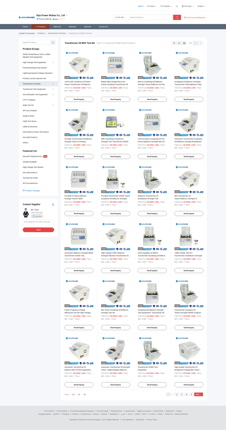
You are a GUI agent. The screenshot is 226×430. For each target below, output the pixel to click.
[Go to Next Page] (200, 43)
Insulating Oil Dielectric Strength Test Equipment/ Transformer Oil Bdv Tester (151, 313)
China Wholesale (102, 411)
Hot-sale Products (30, 137)
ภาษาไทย (151, 414)
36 (79, 394)
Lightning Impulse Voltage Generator (38, 73)
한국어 (130, 414)
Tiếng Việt (168, 414)
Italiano (96, 414)
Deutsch (104, 414)
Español (56, 414)
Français (75, 414)
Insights (179, 411)
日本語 (137, 414)
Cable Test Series (29, 121)
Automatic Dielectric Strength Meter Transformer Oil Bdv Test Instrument (78, 256)
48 (85, 394)
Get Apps (188, 6)
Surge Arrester (28, 116)
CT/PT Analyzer (29, 100)
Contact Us (103, 26)
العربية (123, 414)
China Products (61, 411)
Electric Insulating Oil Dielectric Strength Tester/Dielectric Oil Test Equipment (151, 84)
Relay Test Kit (28, 105)
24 (73, 394)
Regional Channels (144, 411)
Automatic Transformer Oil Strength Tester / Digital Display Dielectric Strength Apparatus (115, 370)
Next (197, 394)
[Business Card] (53, 204)
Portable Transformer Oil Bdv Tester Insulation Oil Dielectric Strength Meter (115, 199)
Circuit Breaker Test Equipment (35, 94)
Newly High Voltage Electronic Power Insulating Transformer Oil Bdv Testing (114, 84)
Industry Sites (130, 411)
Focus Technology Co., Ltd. (96, 420)
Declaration (140, 420)
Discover (87, 26)
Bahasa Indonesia (181, 414)
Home (25, 26)
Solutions (72, 26)
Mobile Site (170, 411)
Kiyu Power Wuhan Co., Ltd (50, 15)
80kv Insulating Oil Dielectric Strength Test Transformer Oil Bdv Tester (114, 142)
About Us (57, 26)
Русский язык (86, 414)
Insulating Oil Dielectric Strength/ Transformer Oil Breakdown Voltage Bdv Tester (188, 84)
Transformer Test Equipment (34, 89)
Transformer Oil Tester (32, 83)
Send (38, 230)
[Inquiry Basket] (177, 6)
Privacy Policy (152, 420)
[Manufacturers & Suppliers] (35, 5)
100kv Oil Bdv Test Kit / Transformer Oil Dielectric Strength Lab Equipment (188, 256)
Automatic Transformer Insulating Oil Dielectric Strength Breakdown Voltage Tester (188, 142)
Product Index (158, 411)
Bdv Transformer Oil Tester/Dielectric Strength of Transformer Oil (185, 199)
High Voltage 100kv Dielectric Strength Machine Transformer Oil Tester (114, 256)
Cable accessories (30, 126)
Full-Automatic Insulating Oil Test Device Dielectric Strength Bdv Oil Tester (151, 142)
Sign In (141, 6)
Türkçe (160, 414)
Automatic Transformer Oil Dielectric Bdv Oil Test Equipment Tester (77, 370)
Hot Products (49, 411)
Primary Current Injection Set (34, 78)
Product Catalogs (33, 190)
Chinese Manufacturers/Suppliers (82, 411)
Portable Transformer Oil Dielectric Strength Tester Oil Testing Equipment (78, 142)
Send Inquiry (79, 99)
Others (25, 142)
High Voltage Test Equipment (34, 62)
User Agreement (127, 420)
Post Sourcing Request (196, 17)
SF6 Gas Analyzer (30, 110)
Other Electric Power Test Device (36, 132)
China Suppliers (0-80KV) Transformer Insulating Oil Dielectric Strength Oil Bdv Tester (152, 256)
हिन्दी (144, 414)
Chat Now (38, 216)
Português (65, 414)
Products (42, 26)
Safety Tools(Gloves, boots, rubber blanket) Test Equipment (36, 55)
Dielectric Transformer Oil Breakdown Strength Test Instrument (148, 199)
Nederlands (114, 414)
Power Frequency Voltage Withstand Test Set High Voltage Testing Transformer (77, 313)
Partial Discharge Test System (35, 67)
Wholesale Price (116, 411)
